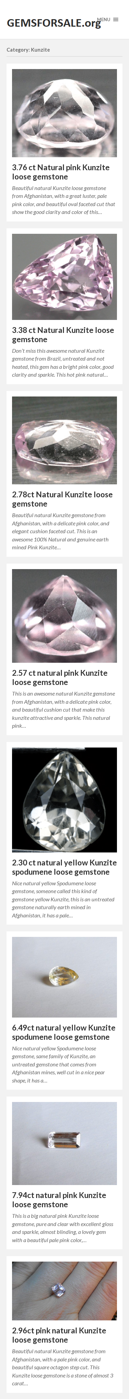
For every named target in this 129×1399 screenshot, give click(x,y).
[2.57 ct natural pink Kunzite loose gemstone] (64, 616)
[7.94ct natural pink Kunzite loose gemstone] (64, 1143)
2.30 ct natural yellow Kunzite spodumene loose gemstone (64, 867)
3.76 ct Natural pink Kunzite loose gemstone (61, 172)
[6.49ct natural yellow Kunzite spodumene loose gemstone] (64, 977)
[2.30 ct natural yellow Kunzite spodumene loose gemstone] (64, 800)
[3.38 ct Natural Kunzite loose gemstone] (64, 277)
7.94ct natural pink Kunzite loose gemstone (59, 1200)
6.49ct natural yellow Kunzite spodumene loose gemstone (64, 1032)
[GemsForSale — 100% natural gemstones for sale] (65, 19)
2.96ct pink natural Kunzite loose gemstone (59, 1335)
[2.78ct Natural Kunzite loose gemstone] (64, 440)
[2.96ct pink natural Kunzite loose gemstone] (64, 1291)
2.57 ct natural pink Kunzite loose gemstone (60, 677)
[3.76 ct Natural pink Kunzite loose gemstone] (64, 113)
